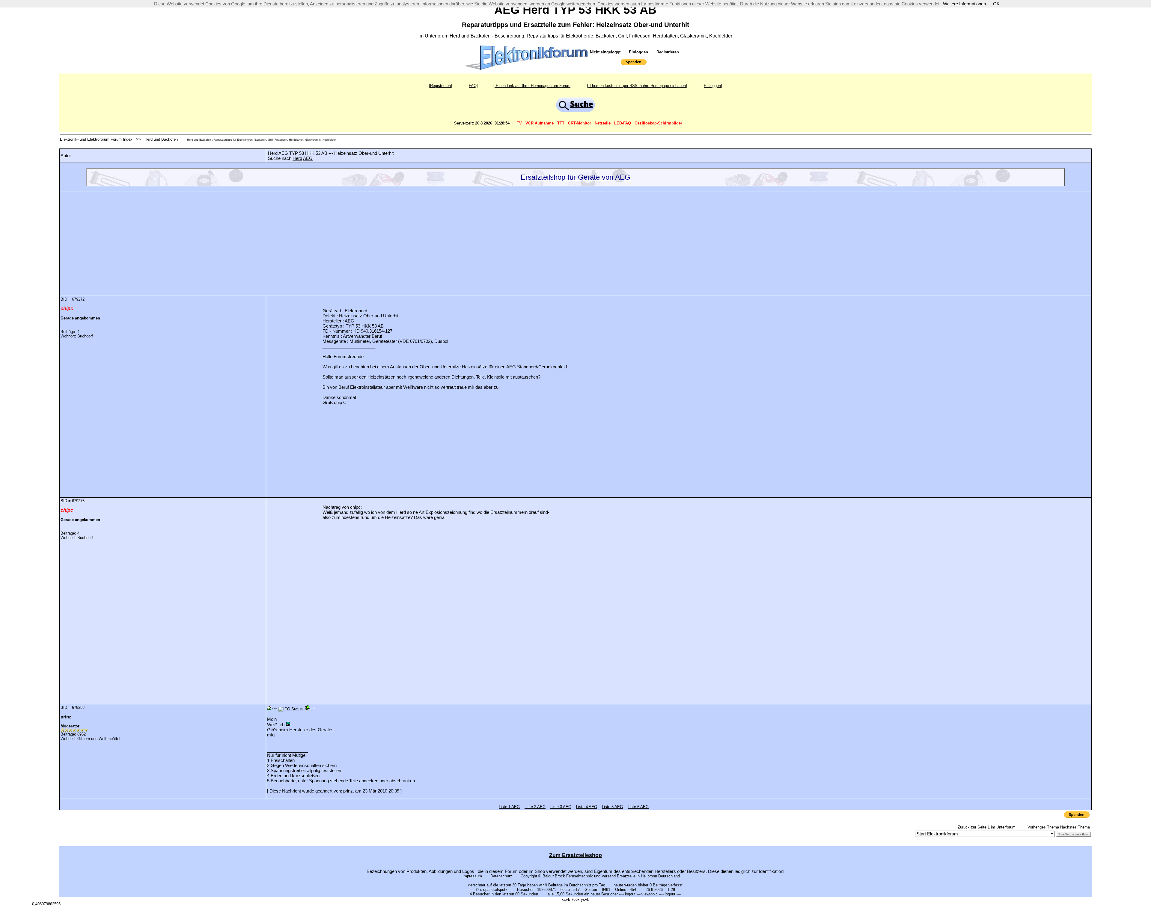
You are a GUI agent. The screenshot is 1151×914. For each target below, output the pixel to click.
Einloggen (638, 52)
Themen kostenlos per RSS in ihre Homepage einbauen (637, 85)
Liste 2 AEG (535, 807)
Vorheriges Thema (1043, 827)
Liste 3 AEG (560, 807)
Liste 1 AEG (509, 807)
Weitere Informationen (964, 3)
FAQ (473, 85)
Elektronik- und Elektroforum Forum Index (96, 139)
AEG (308, 158)
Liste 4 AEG (586, 807)
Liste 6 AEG (638, 807)
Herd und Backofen (161, 139)
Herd (297, 158)
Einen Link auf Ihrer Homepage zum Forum (532, 85)
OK (996, 3)
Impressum (472, 876)
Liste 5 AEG (612, 807)
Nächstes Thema (1075, 827)
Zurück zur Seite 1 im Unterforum (987, 827)
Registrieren (667, 52)
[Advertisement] (575, 239)
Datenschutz (501, 876)
